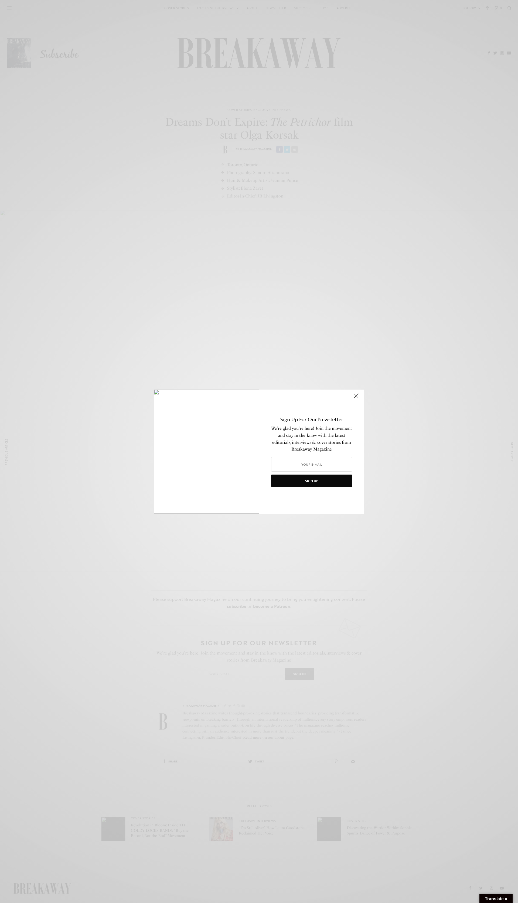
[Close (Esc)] (356, 398)
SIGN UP (311, 480)
